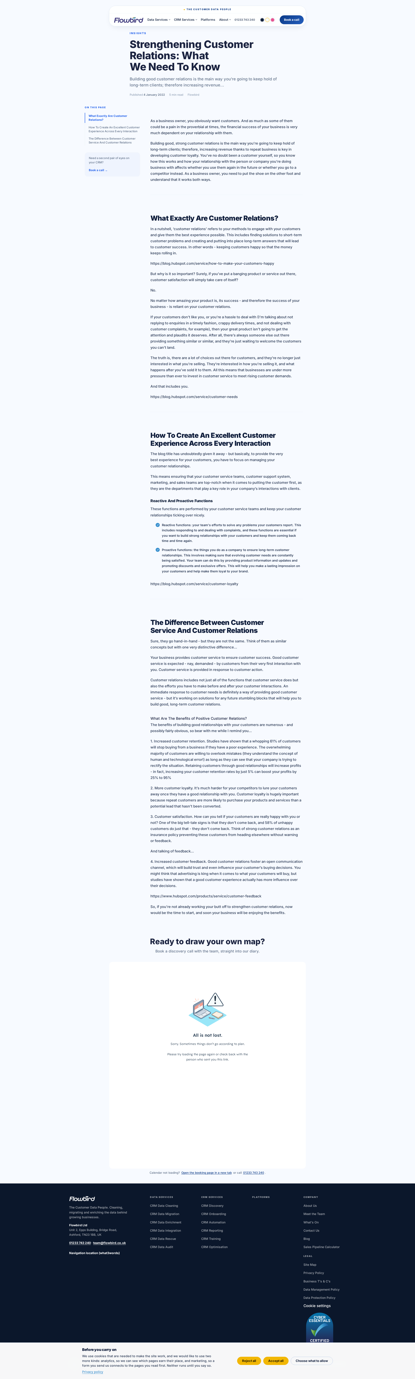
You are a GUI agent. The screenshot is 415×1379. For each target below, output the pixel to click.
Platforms (208, 19)
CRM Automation (213, 1222)
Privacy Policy (313, 1273)
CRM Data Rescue (163, 1238)
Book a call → (98, 170)
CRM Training (211, 1238)
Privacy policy (92, 1372)
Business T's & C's (316, 1281)
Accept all (276, 1361)
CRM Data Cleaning (164, 1205)
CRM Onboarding (213, 1214)
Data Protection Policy (319, 1297)
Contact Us (311, 1230)
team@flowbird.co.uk (109, 1243)
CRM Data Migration (164, 1214)
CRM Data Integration (165, 1230)
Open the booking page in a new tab (206, 1172)
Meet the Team (314, 1214)
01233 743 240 (245, 19)
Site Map (309, 1264)
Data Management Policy (321, 1289)
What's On (311, 1222)
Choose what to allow (312, 1361)
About (223, 19)
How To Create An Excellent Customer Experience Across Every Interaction (114, 129)
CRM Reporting (212, 1230)
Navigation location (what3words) (94, 1253)
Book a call (291, 19)
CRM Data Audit (161, 1247)
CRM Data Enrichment (165, 1222)
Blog (306, 1238)
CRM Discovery (212, 1205)
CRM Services (184, 19)
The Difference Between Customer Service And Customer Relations (112, 140)
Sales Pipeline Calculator (321, 1247)
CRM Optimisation (214, 1247)
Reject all (249, 1361)
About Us (310, 1205)
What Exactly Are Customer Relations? (108, 117)
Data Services (157, 19)
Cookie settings (317, 1306)
